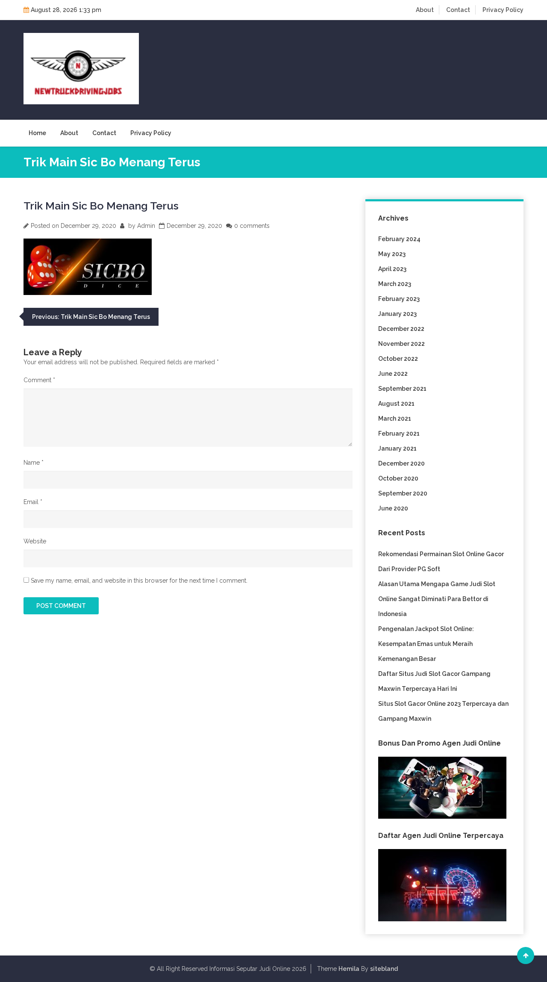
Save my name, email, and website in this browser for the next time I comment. (139, 580)
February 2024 (399, 239)
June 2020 (393, 508)
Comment (39, 380)
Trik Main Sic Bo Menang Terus (101, 205)
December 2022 (401, 328)
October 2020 (398, 478)
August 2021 (396, 403)
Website (35, 541)
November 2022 (401, 343)
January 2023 (397, 313)
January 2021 (397, 448)
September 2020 (402, 493)
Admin (146, 225)
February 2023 (399, 298)
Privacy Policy (502, 9)
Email (33, 501)
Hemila (348, 968)
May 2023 (392, 254)
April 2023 (392, 268)
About (425, 9)
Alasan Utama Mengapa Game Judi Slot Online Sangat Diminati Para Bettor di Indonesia (436, 599)
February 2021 (399, 433)
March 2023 (394, 283)
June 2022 (393, 373)
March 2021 (394, 418)
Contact (458, 9)
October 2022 (398, 358)
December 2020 (401, 463)
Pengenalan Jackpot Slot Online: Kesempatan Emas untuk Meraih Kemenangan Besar (426, 643)
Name (34, 462)
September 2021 (402, 388)
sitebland (384, 968)
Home (37, 133)
